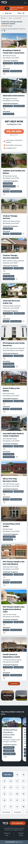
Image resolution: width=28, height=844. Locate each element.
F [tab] (23, 781)
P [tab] (10, 800)
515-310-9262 (7, 8)
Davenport (18, 812)
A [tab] (17, 775)
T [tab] (4, 807)
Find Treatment (17, 823)
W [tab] (23, 807)
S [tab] (23, 800)
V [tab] (17, 807)
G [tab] (4, 787)
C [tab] (4, 781)
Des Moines (6, 812)
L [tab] (10, 794)
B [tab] (23, 775)
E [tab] (17, 781)
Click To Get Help (16, 8)
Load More (14, 684)
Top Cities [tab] (7, 775)
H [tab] (10, 787)
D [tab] (10, 781)
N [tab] (23, 794)
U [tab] (10, 807)
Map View (8, 13)
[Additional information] (4, 30)
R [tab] (17, 800)
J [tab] (23, 787)
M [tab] (17, 794)
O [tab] (4, 800)
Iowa (10, 18)
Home (4, 18)
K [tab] (4, 794)
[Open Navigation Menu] (25, 2)
